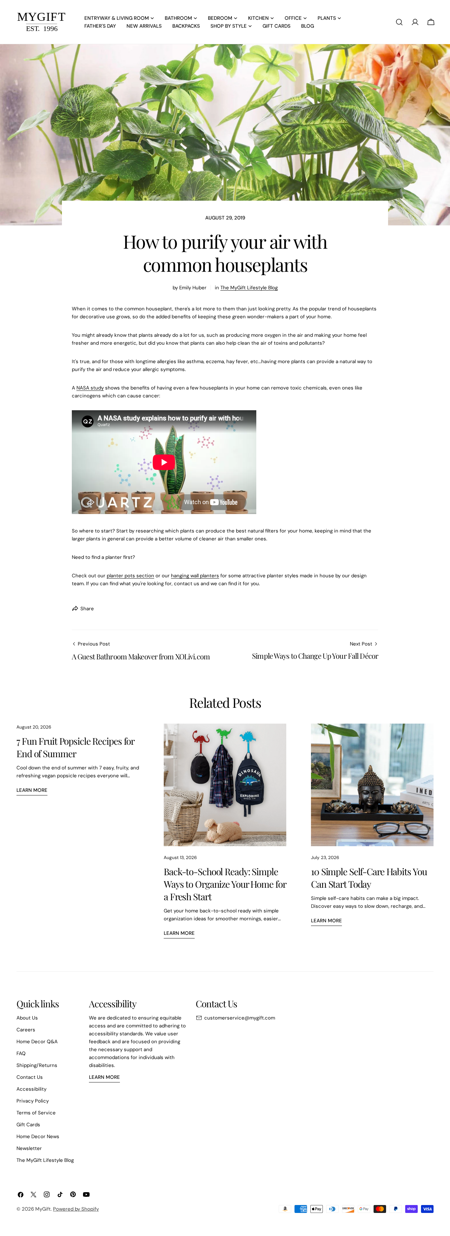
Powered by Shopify (76, 1209)
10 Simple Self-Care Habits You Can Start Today (369, 877)
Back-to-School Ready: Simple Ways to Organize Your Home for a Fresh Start (225, 884)
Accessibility (31, 1089)
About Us (27, 1018)
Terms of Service (36, 1112)
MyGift (43, 1209)
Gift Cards (28, 1124)
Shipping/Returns (36, 1065)
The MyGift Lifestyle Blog (249, 287)
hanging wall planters (195, 575)
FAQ (21, 1053)
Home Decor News (37, 1136)
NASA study (90, 388)
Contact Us (29, 1077)
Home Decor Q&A (37, 1041)
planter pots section (130, 575)
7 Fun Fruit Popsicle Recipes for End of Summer (75, 747)
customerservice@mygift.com (239, 1018)
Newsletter (29, 1148)
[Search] (399, 22)
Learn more (31, 790)
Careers (25, 1029)
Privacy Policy (32, 1101)
